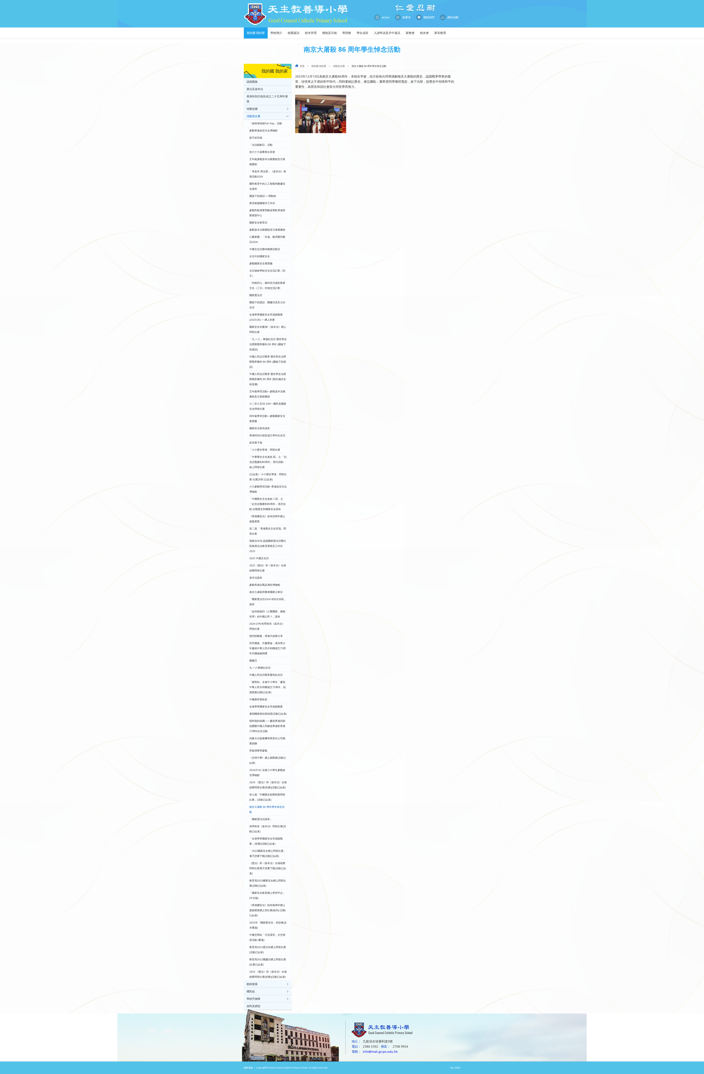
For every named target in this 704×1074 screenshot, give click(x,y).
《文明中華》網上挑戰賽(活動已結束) (267, 760)
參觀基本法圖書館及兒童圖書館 (267, 229)
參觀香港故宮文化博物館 (263, 130)
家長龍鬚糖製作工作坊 (262, 203)
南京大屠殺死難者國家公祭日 (266, 592)
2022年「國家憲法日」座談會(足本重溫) (268, 925)
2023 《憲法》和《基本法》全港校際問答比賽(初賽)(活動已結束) (268, 974)
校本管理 (311, 33)
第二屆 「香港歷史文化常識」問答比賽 (267, 531)
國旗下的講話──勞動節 (262, 196)
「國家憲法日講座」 (260, 819)
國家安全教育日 (258, 222)
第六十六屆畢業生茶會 (262, 152)
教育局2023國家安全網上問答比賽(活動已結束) (267, 883)
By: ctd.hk (455, 1067)
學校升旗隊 (253, 998)
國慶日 (253, 660)
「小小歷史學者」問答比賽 (264, 449)
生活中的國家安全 (259, 256)
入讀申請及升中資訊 (387, 33)
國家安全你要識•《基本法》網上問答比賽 (267, 329)
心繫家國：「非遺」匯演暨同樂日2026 (267, 239)
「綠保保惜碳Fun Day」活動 (265, 123)
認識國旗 (252, 81)
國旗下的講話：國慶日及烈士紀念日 (267, 305)
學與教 (346, 33)
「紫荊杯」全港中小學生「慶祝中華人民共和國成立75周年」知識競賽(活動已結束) (267, 687)
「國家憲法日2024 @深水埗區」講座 (267, 602)
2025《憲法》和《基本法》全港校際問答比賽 (267, 568)
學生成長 (362, 33)
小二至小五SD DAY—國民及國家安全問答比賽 (267, 406)
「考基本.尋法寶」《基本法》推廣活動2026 (267, 174)
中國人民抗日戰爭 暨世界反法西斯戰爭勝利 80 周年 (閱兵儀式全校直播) (267, 379)
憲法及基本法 (255, 89)
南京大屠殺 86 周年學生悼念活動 (267, 809)
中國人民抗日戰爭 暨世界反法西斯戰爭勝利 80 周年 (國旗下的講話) (267, 362)
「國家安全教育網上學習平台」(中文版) (267, 895)
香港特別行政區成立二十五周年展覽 (267, 98)
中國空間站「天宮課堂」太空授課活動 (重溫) (267, 937)
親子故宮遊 (255, 137)
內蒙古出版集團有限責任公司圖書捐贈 (267, 741)
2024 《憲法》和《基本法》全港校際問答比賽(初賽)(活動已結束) (268, 785)
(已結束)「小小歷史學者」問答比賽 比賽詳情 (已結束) (268, 477)
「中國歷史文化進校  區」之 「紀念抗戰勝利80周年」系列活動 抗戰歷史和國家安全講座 (267, 504)
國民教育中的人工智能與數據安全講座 (267, 186)
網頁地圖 (248, 1067)
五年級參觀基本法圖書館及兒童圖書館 (267, 161)
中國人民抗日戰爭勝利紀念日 (266, 675)
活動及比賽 (339, 66)
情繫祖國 (252, 109)
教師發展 (252, 984)
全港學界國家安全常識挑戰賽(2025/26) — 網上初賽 (266, 317)
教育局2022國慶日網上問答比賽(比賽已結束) (267, 962)
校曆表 (406, 17)
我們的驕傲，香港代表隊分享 (266, 636)
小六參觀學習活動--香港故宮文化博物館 (268, 489)
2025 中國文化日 (259, 558)
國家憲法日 (255, 295)
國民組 (251, 991)
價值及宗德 (329, 33)
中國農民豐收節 (258, 699)
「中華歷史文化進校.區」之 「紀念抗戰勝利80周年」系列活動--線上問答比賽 (268, 462)
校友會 (424, 33)
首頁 (302, 66)
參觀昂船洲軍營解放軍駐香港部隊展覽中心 (267, 213)
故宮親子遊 (255, 442)
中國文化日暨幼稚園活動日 (264, 249)
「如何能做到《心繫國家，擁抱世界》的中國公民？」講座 (267, 614)
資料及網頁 (253, 1006)
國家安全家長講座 (259, 428)
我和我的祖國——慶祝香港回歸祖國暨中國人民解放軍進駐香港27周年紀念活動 (267, 726)
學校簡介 (276, 33)
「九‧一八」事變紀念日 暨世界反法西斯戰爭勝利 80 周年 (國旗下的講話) (268, 344)
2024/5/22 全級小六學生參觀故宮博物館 (267, 772)
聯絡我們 (428, 17)
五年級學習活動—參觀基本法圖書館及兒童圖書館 (267, 394)
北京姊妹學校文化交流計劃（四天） (267, 273)
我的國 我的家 (256, 33)
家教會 (410, 33)
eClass (386, 17)
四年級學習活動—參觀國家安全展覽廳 (267, 418)
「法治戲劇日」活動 (260, 144)
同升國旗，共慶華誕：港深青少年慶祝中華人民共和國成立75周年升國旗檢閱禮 (267, 648)
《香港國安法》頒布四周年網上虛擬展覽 (267, 519)
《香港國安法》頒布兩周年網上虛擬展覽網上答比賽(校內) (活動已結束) (267, 910)
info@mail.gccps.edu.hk (380, 1051)
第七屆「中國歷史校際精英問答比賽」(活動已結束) (267, 797)
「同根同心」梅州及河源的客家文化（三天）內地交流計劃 (267, 285)
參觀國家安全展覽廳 (260, 263)
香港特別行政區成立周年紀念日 (267, 435)
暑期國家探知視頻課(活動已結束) (268, 713)
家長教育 (440, 33)
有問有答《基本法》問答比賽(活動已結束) (267, 829)
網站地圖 (452, 17)
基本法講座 (255, 577)
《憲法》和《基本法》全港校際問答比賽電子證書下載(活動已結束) (267, 868)
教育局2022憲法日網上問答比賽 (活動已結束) (267, 949)
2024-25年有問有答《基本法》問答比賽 (267, 626)
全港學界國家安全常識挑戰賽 (266, 706)
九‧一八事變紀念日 (260, 667)
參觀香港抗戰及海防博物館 (264, 585)
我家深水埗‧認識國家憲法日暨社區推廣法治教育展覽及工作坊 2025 (267, 546)
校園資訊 (293, 33)
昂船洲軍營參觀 (258, 750)
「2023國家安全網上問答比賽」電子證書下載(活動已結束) (267, 853)
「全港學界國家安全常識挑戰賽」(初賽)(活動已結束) (266, 841)
